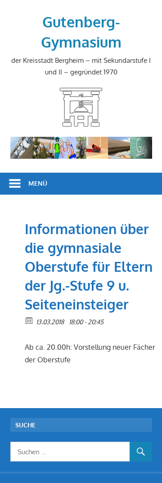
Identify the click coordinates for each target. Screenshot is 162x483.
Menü (37, 183)
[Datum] (29, 320)
